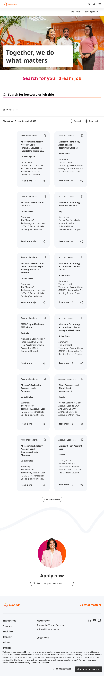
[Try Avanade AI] (88, 4)
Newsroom (43, 620)
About (7, 642)
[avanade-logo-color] (10, 4)
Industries (9, 620)
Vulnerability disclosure (48, 629)
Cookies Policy (24, 662)
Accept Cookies (89, 669)
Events (7, 648)
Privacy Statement (41, 662)
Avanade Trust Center (50, 625)
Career (7, 637)
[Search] (94, 4)
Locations (43, 637)
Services (8, 626)
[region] (52, 662)
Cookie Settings (63, 669)
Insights (8, 631)
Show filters (8, 109)
